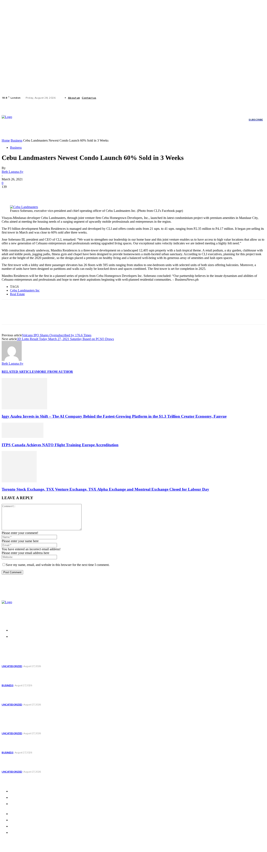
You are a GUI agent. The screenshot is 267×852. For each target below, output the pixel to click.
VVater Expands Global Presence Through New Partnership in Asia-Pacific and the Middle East (37, 659)
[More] (69, 193)
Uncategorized (12, 666)
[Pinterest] (38, 193)
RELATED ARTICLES (19, 371)
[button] (70, 136)
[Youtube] (117, 97)
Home (6, 140)
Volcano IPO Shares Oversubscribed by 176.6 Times (56, 335)
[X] (112, 97)
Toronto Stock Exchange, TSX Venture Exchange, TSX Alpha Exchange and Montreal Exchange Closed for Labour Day (105, 489)
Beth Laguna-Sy (12, 171)
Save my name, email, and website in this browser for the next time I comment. (58, 565)
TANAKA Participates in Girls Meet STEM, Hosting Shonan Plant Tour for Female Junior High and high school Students (36, 695)
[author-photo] (12, 360)
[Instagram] (107, 97)
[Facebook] (102, 97)
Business (16, 140)
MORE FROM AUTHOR (54, 371)
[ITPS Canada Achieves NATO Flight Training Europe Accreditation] (22, 437)
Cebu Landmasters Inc (25, 290)
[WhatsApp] (53, 193)
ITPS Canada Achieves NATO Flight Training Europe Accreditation (60, 445)
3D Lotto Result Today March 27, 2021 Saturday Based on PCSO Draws (65, 339)
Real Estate (17, 294)
